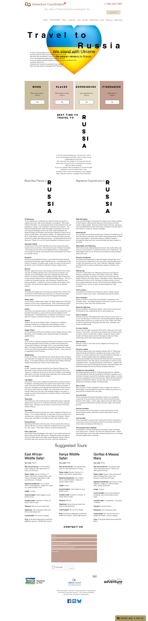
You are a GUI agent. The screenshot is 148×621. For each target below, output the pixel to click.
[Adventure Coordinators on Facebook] (69, 601)
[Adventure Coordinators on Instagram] (74, 601)
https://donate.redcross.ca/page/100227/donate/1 (46, 66)
